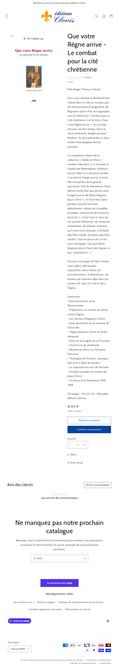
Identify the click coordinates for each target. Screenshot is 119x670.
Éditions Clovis (35, 660)
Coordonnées (105, 663)
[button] (6, 16)
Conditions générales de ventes (45, 609)
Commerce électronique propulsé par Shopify (62, 660)
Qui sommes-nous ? (23, 602)
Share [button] (73, 454)
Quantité (71, 438)
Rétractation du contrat (77, 609)
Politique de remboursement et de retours (80, 602)
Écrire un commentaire (97, 485)
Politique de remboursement (83, 663)
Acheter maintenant (89, 429)
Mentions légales (46, 602)
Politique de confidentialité (98, 660)
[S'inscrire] (84, 558)
